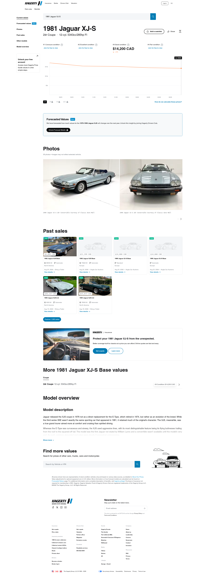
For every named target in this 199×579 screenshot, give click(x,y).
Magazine (79, 537)
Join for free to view (51, 48)
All (102, 556)
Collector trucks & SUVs (59, 545)
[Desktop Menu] (171, 3)
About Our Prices (138, 477)
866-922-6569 (80, 550)
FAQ (127, 553)
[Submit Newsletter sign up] (144, 508)
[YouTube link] (65, 507)
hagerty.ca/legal (119, 481)
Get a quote (100, 351)
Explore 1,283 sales (52, 319)
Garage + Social (105, 564)
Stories (103, 553)
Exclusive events (81, 540)
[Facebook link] (53, 507)
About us (128, 532)
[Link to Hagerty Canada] (57, 571)
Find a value (28, 9)
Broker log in (55, 564)
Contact (128, 542)
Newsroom (129, 540)
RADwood (104, 542)
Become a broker (57, 561)
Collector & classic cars (59, 542)
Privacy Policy (138, 513)
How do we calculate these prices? (168, 102)
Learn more (116, 351)
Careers (128, 537)
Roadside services (82, 548)
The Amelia (104, 532)
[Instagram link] (61, 507)
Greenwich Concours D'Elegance (111, 537)
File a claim (55, 532)
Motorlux (103, 540)
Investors (128, 545)
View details (48, 272)
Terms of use (142, 571)
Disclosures (127, 571)
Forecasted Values (58, 481)
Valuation (79, 532)
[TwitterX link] (57, 507)
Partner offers (80, 534)
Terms (128, 558)
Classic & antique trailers (59, 548)
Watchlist (37, 9)
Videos (103, 550)
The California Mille (106, 534)
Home (127, 529)
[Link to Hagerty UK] (61, 571)
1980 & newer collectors (59, 540)
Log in (165, 3)
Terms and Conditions (110, 515)
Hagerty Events (105, 529)
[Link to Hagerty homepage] (62, 501)
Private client (56, 553)
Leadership (129, 534)
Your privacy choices (108, 571)
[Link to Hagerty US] (53, 571)
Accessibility (119, 571)
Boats (53, 550)
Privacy (128, 556)
